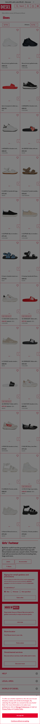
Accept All (20, 715)
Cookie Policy (18, 709)
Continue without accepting (20, 721)
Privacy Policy (6, 709)
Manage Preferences (22, 707)
